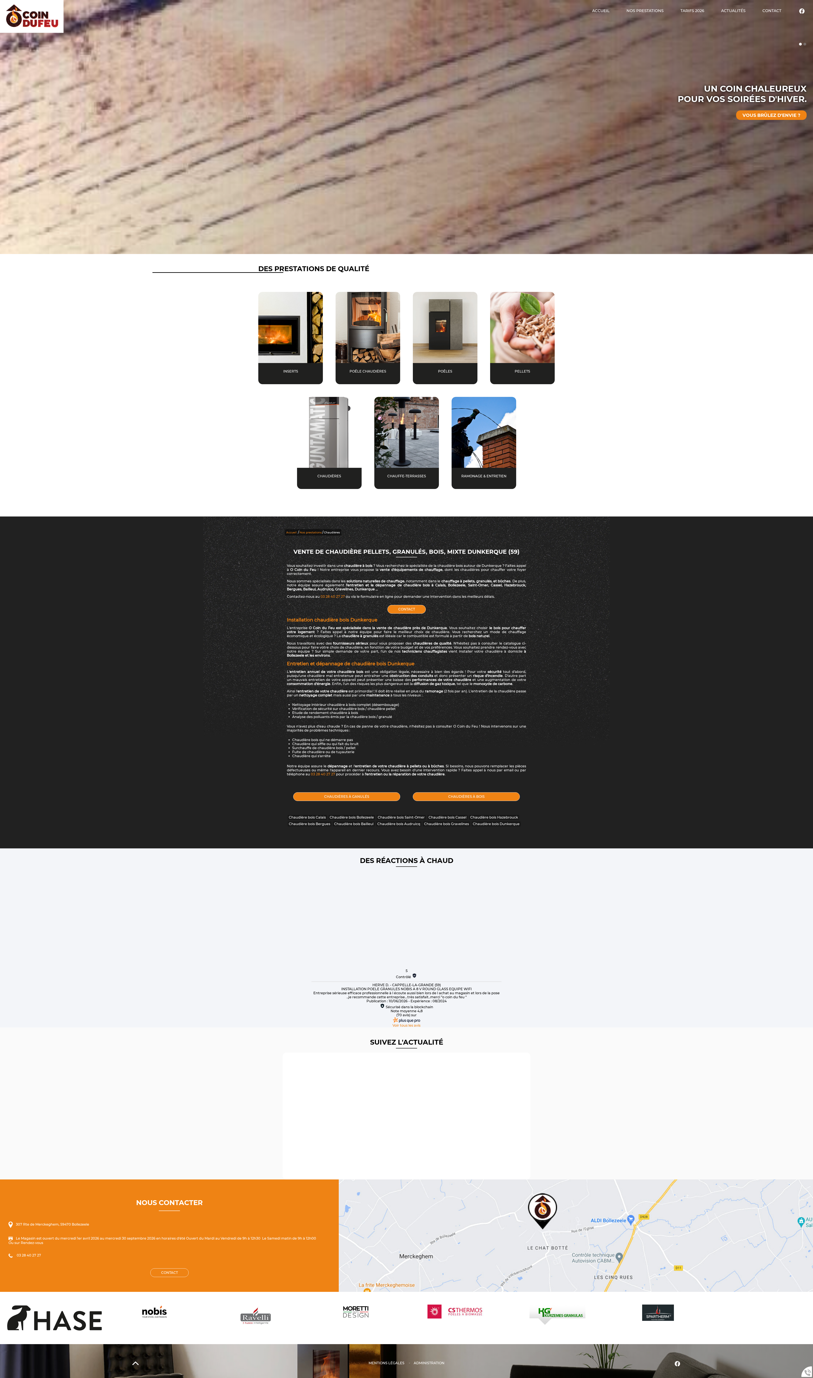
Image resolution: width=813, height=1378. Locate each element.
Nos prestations (311, 532)
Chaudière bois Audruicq (398, 824)
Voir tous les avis (406, 1025)
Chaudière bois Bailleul (353, 824)
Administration (429, 1363)
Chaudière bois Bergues (309, 824)
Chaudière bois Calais (307, 817)
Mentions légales (386, 1363)
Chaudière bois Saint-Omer (401, 817)
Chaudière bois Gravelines (446, 824)
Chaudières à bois (466, 797)
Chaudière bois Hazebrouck (494, 817)
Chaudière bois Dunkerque (496, 824)
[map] (576, 1235)
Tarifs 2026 (692, 10)
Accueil (601, 10)
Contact (771, 10)
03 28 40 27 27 (333, 597)
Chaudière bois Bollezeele (352, 817)
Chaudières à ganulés (346, 797)
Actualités (733, 10)
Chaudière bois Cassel (447, 817)
